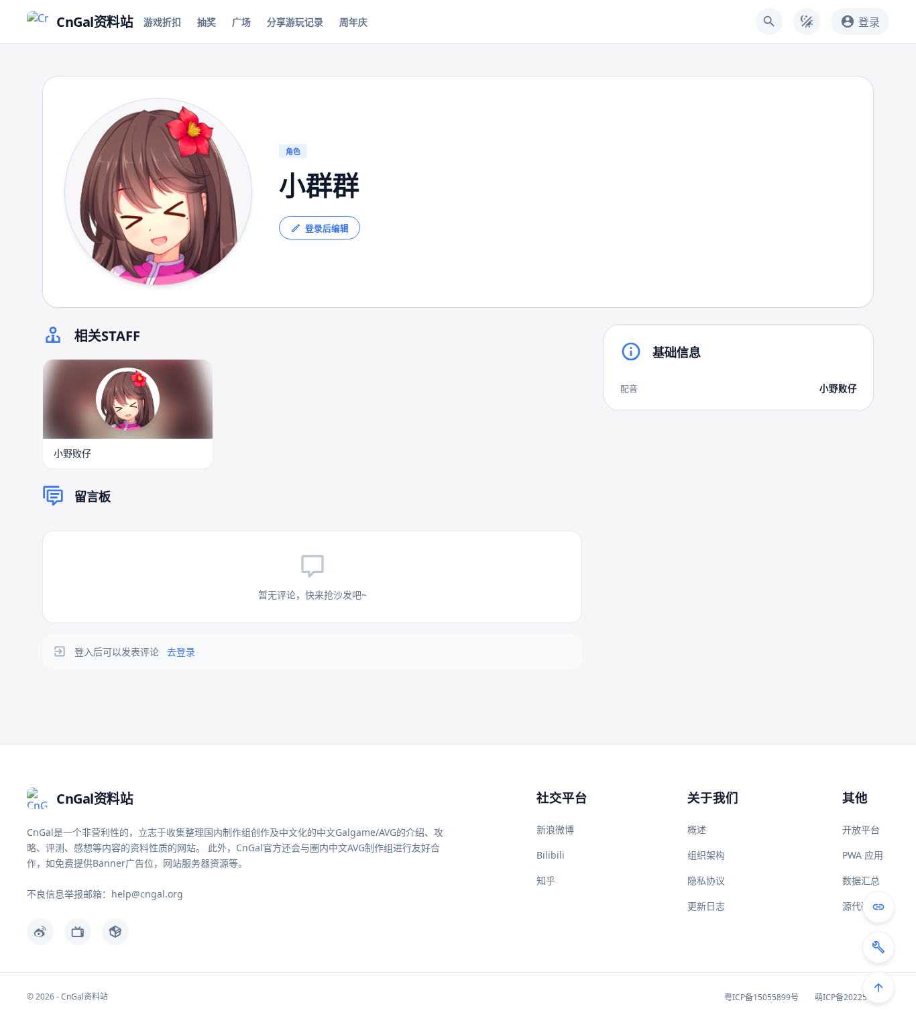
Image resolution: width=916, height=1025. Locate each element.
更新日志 (706, 906)
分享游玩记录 (295, 21)
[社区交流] (878, 907)
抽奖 (206, 21)
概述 (696, 829)
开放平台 (861, 829)
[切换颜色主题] (806, 21)
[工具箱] (878, 947)
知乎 (545, 880)
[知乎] (115, 931)
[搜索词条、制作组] (769, 21)
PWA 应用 (862, 855)
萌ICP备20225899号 (852, 997)
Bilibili (550, 855)
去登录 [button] (181, 651)
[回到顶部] (878, 987)
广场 (241, 21)
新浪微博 (555, 829)
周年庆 (353, 21)
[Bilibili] (77, 931)
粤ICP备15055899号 (761, 997)
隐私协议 (706, 880)
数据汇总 (861, 880)
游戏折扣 (162, 21)
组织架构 (706, 855)
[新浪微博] (40, 931)
